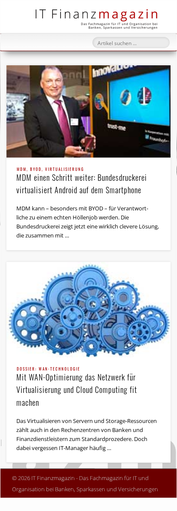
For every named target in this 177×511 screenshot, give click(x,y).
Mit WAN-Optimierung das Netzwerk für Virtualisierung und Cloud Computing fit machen (76, 387)
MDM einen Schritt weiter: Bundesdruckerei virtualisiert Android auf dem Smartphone (81, 181)
